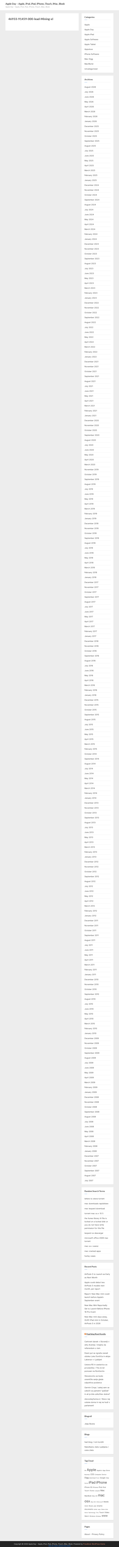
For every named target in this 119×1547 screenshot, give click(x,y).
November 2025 (91, 131)
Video (106, 1512)
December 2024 (91, 185)
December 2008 (91, 1097)
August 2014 (90, 764)
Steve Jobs (104, 1509)
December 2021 (91, 361)
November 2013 (91, 808)
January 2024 (90, 239)
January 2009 (90, 1092)
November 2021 (91, 366)
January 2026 (90, 121)
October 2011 (90, 930)
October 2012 (90, 871)
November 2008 (91, 1102)
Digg (86, 1478)
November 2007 (91, 1161)
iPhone (101, 1482)
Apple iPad (89, 34)
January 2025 (90, 180)
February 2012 (90, 911)
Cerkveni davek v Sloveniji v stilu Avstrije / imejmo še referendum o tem (96, 1344)
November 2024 (91, 190)
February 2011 (90, 969)
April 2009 (89, 1077)
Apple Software (91, 39)
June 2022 (89, 332)
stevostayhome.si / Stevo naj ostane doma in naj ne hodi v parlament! (97, 1402)
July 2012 (88, 886)
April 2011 (88, 960)
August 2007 (90, 1175)
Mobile (106, 1502)
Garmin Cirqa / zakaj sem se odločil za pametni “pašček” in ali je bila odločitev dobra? (97, 1390)
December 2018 (91, 523)
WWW (105, 1516)
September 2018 (91, 538)
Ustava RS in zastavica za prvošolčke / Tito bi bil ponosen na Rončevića (95, 1367)
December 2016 (91, 641)
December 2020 (91, 420)
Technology (91, 1512)
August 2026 (90, 87)
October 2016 (90, 651)
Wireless (98, 1516)
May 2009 (88, 1072)
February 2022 (90, 352)
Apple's (99, 1470)
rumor (95, 1509)
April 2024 (89, 224)
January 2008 (90, 1151)
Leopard (97, 1491)
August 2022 (90, 322)
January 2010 (90, 1033)
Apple (87, 24)
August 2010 (90, 999)
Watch (86, 1516)
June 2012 (89, 891)
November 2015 (91, 705)
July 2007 (88, 1180)
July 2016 (88, 665)
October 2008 (90, 1107)
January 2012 (90, 915)
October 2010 (90, 989)
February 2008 (90, 1146)
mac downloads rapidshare (96, 1203)
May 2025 (88, 160)
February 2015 (90, 749)
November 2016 (91, 646)
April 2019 (88, 504)
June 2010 (89, 1009)
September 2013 (91, 817)
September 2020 (91, 435)
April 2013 (88, 842)
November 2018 (91, 528)
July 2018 (88, 548)
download (92, 1478)
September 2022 (91, 317)
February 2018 (90, 572)
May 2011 (88, 955)
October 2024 (90, 195)
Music (91, 1506)
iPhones (95, 1487)
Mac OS (94, 1496)
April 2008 (89, 1136)
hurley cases (89, 1256)
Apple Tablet (90, 44)
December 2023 (91, 244)
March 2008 (89, 1141)
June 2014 (89, 773)
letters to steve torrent (94, 1198)
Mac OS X (93, 1502)
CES (92, 1474)
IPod (100, 1487)
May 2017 (88, 616)
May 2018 (88, 558)
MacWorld (88, 64)
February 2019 (90, 513)
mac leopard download (94, 1208)
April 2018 (88, 562)
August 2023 (90, 263)
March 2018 (89, 567)
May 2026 (88, 102)
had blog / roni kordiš (94, 1442)
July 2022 (88, 327)
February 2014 (90, 793)
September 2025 (91, 141)
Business (87, 1474)
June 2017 (88, 612)
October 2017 (90, 592)
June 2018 (89, 553)
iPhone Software (91, 54)
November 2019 (91, 469)
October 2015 (90, 710)
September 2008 (91, 1112)
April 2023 (89, 283)
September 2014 (91, 759)
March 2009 (89, 1082)
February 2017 (90, 631)
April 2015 (88, 739)
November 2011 (91, 925)
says (99, 1509)
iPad (92, 1482)
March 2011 (89, 965)
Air (85, 1470)
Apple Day (89, 29)
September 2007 (91, 1170)
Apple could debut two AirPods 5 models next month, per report (94, 1285)
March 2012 (89, 906)
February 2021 (90, 411)
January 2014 (90, 798)
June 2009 (89, 1068)
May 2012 (88, 896)
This (97, 1512)
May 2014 (88, 778)
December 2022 (91, 303)
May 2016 (88, 675)
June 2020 (89, 450)
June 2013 (89, 832)
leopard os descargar (93, 1233)
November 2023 (91, 249)
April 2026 (89, 106)
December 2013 (91, 803)
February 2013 (90, 852)
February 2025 (90, 175)
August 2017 (89, 602)
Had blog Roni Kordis (96, 1334)
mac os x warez (91, 1246)
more (86, 1506)
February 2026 (90, 116)
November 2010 (91, 984)
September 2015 (91, 714)
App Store (106, 1470)
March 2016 (89, 685)
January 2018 (90, 577)
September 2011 (91, 935)
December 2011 (91, 920)
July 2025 (88, 151)
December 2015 (91, 700)
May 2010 (88, 1014)
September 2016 (91, 656)
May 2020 (88, 455)
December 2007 (91, 1156)
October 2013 (90, 813)
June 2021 (89, 391)
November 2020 (91, 425)
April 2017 (88, 621)
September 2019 (91, 479)
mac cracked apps (92, 1251)
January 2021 (90, 415)
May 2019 (88, 499)
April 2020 (89, 459)
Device (104, 1474)
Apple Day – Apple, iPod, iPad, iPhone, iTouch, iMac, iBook (35, 3)
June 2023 (89, 273)
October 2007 (90, 1166)
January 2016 (90, 695)
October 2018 (90, 533)
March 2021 (89, 406)
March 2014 (89, 788)
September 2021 (91, 376)
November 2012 (91, 867)
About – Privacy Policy (94, 1534)
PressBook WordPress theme (94, 1544)
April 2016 (88, 680)
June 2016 (89, 670)
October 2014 (90, 754)
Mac (102, 1490)
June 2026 (89, 97)
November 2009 (91, 1043)
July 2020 (88, 445)
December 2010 (91, 979)
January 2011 (90, 974)
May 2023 (88, 278)
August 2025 (90, 146)
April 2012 (88, 901)
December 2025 (91, 126)
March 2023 (89, 288)
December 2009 (91, 1038)
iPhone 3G (88, 1487)
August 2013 (90, 822)
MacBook (88, 1496)
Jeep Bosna (89, 1424)
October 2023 (90, 254)
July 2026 (88, 92)
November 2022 (91, 307)
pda (95, 1506)
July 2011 (88, 945)
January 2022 (90, 357)
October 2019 (90, 474)
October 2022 (90, 312)
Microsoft (100, 1502)
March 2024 (89, 229)
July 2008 (88, 1122)
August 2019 (90, 484)
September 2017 (91, 597)
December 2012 (91, 862)
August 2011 (89, 940)
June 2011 (88, 950)
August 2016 (90, 660)
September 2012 (91, 876)
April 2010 (88, 1018)
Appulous (88, 49)
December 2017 (91, 582)
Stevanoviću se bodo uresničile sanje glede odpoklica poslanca (93, 1379)
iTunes (91, 1491)
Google (102, 1478)
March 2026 (89, 111)
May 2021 (88, 396)
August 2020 (90, 440)
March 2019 (89, 509)
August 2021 (90, 381)
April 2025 (89, 165)
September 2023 (91, 258)
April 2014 (88, 783)
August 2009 (90, 1058)
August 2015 (90, 719)
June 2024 (89, 214)
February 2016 (90, 690)
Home (86, 1483)
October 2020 (90, 430)
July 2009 (88, 1063)
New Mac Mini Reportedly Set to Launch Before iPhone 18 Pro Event (97, 1308)
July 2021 (88, 386)
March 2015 (89, 744)
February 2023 (90, 293)
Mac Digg (88, 59)
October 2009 (90, 1048)
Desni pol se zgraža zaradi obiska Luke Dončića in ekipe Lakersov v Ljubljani (97, 1356)
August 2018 (90, 543)
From (97, 1478)
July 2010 (88, 1004)
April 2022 (89, 342)
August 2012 (90, 881)
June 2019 (89, 494)
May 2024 (88, 219)
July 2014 (88, 768)
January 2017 (90, 636)
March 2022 (89, 347)
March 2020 (89, 464)
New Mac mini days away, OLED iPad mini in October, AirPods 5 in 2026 (96, 1320)
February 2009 (90, 1087)
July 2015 (88, 724)
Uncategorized (91, 69)
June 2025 (89, 156)
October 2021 (90, 371)
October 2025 (90, 136)
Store (86, 1512)
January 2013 (90, 857)
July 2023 (88, 268)
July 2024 (88, 209)
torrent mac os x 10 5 (93, 1213)
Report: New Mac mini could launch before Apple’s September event (96, 1297)
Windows (92, 1516)
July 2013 (88, 827)
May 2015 (88, 734)
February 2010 (90, 1028)
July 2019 (88, 489)
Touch (101, 1512)
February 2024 (90, 234)
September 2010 (91, 994)
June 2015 (89, 729)
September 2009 (91, 1053)
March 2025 (89, 170)
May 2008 (88, 1131)
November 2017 (91, 587)
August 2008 (90, 1117)
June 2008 (89, 1126)
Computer (98, 1474)
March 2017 (89, 626)
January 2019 (90, 518)
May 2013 (88, 837)
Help (107, 1478)
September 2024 (91, 200)
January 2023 (90, 298)
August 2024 (90, 204)
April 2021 (88, 401)
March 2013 (89, 847)
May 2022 (88, 337)
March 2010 (89, 1023)
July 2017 (88, 607)
